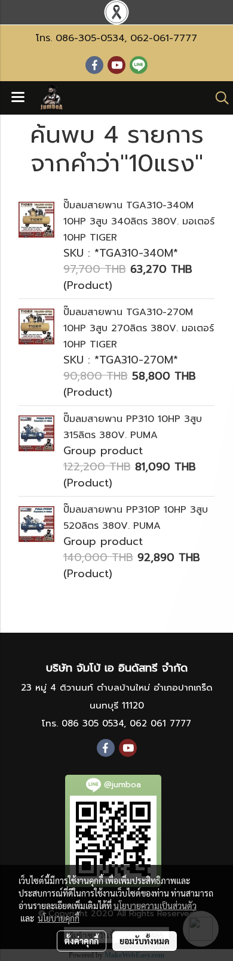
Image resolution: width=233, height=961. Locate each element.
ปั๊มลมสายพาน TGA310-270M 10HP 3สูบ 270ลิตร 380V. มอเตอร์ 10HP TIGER (138, 328)
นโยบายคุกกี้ (58, 918)
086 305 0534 (93, 723)
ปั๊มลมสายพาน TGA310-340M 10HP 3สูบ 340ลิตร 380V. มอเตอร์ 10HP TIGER (138, 221)
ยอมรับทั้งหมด (144, 940)
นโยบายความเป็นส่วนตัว (155, 905)
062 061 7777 (160, 723)
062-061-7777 (163, 38)
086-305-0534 (90, 38)
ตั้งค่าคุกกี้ (82, 940)
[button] (218, 97)
